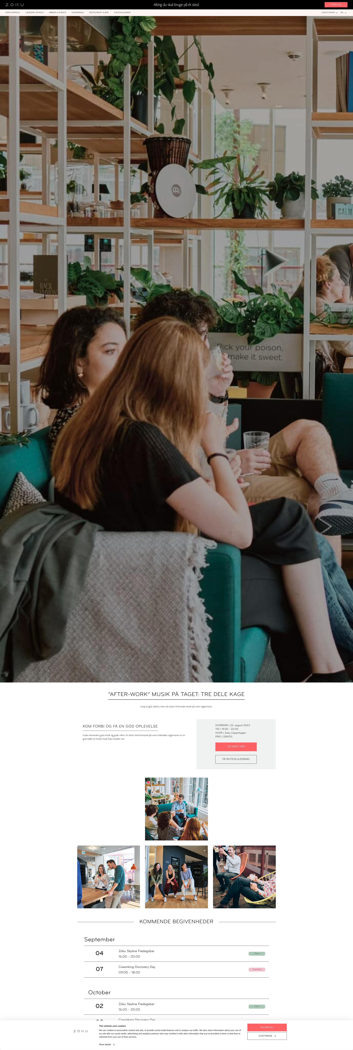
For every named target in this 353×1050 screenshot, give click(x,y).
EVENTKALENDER (122, 13)
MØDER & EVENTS (57, 13)
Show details (105, 1044)
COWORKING (78, 13)
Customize (265, 1036)
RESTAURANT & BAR (99, 13)
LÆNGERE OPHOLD (34, 13)
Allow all (267, 1027)
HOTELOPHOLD (13, 13)
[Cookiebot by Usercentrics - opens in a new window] (81, 1045)
